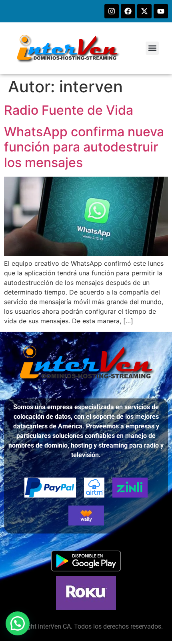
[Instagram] (111, 11)
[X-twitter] (144, 11)
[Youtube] (161, 11)
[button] (152, 48)
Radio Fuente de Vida (68, 110)
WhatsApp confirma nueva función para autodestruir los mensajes (84, 147)
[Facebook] (128, 11)
